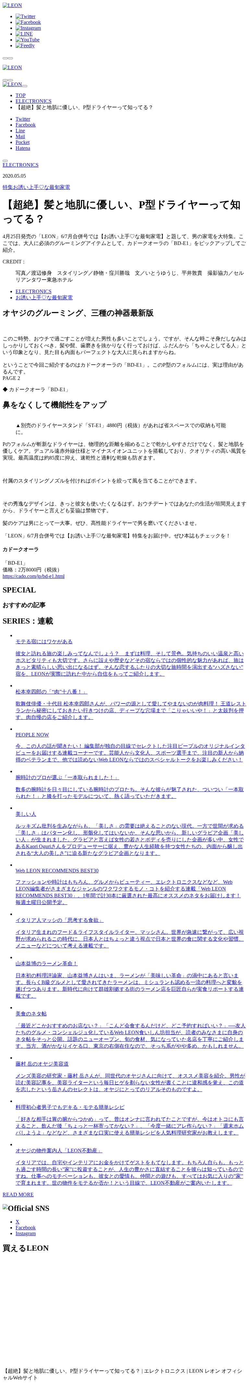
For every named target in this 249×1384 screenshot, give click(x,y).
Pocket (23, 142)
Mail (20, 136)
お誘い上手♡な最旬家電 (36, 187)
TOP (21, 95)
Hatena (23, 148)
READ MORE (18, 1194)
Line (20, 130)
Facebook (26, 124)
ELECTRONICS (34, 101)
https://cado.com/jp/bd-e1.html (34, 576)
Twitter (23, 119)
